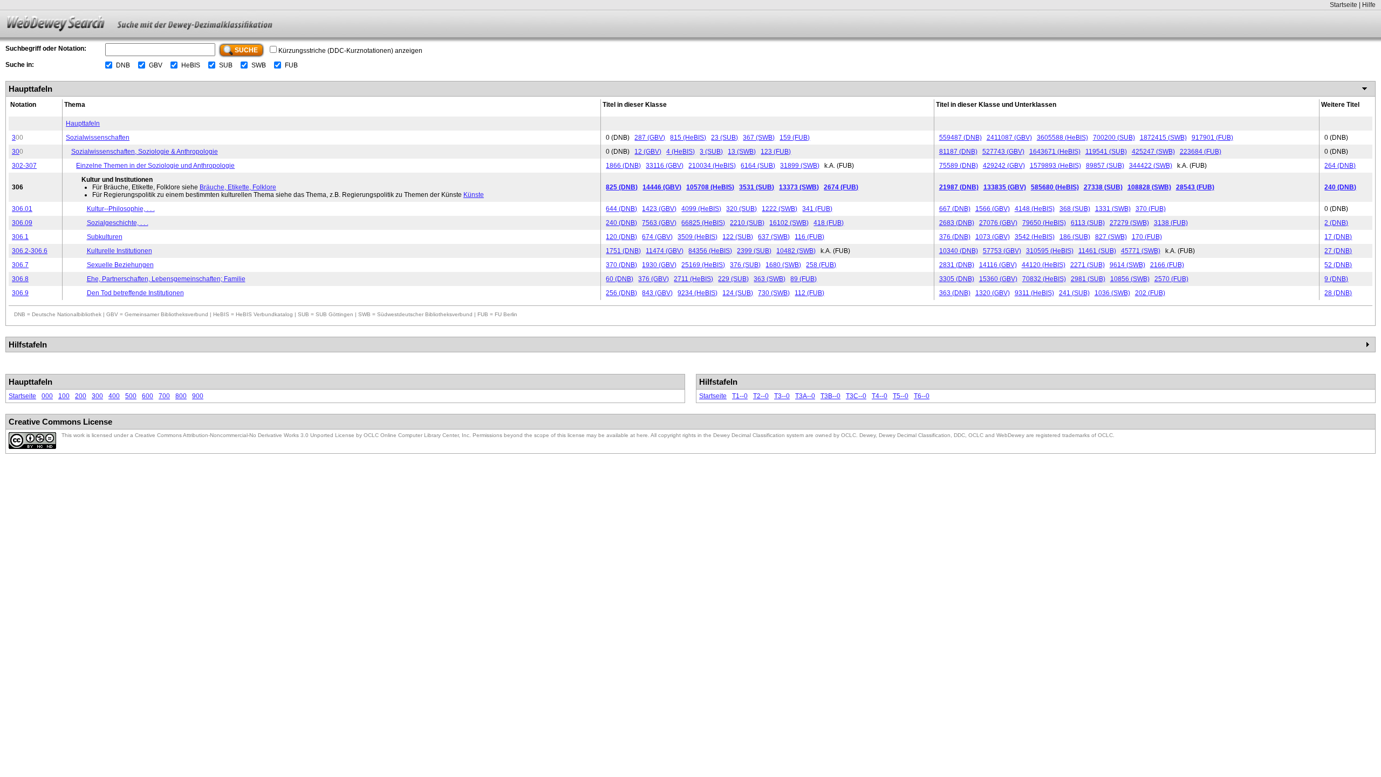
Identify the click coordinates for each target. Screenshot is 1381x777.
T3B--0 (830, 396)
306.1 (20, 237)
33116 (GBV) (664, 165)
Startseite (1343, 5)
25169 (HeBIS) (703, 265)
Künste (473, 195)
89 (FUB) (803, 279)
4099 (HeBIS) (701, 209)
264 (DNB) (1340, 165)
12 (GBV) (647, 151)
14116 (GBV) (998, 265)
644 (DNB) (621, 209)
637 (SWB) (774, 237)
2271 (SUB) (1087, 265)
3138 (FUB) (1171, 223)
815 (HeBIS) (688, 137)
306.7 (20, 265)
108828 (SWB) (1149, 187)
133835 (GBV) (1004, 187)
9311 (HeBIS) (1034, 293)
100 (64, 396)
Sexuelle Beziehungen (120, 265)
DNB (123, 65)
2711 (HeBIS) (693, 279)
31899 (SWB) (799, 165)
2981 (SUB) (1088, 279)
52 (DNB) (1338, 265)
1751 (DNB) (623, 251)
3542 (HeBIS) (1035, 237)
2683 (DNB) (956, 223)
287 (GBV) (649, 137)
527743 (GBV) (1003, 151)
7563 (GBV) (659, 223)
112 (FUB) (809, 293)
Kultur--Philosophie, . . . (121, 209)
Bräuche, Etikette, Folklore (238, 187)
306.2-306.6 (29, 251)
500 (130, 396)
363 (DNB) (954, 293)
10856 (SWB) (1130, 279)
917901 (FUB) (1212, 137)
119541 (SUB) (1106, 151)
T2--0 (761, 396)
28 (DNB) (1338, 293)
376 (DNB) (954, 237)
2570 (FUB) (1171, 279)
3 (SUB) (711, 151)
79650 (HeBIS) (1044, 223)
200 (80, 396)
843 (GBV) (657, 293)
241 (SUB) (1074, 293)
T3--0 (782, 396)
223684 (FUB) (1200, 151)
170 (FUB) (1147, 237)
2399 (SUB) (754, 251)
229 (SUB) (733, 279)
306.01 (22, 209)
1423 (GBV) (659, 209)
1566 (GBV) (992, 209)
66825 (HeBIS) (703, 223)
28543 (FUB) (1195, 187)
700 (164, 396)
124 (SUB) (737, 293)
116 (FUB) (809, 237)
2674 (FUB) (841, 187)
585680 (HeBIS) (1055, 187)
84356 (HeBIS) (710, 251)
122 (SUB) (737, 237)
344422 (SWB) (1150, 165)
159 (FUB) (795, 137)
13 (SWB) (742, 151)
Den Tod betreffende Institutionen (135, 293)
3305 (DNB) (956, 279)
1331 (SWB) (1113, 209)
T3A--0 (805, 396)
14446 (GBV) (661, 187)
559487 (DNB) (960, 137)
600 (147, 396)
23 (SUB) (724, 137)
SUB (226, 65)
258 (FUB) (821, 265)
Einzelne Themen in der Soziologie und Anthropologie (155, 165)
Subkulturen (104, 237)
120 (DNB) (621, 237)
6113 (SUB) (1088, 223)
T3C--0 (856, 396)
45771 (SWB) (1140, 251)
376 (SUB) (745, 265)
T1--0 (740, 396)
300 (97, 396)
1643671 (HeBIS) (1055, 151)
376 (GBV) (653, 279)
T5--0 (900, 396)
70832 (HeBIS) (1044, 279)
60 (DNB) (619, 279)
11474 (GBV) (664, 251)
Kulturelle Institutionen (119, 251)
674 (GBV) (657, 237)
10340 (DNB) (958, 251)
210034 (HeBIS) (712, 165)
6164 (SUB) (758, 165)
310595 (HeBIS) (1050, 251)
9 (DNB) (1336, 279)
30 (15, 151)
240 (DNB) (1340, 187)
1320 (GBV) (992, 293)
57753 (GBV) (1002, 251)
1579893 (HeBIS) (1055, 165)
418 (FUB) (828, 223)
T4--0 (879, 396)
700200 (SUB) (1114, 137)
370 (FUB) (1151, 209)
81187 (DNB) (958, 151)
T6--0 (921, 396)
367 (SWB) (759, 137)
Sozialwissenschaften (97, 137)
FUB (291, 65)
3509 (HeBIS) (697, 237)
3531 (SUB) (756, 187)
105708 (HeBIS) (710, 187)
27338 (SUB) (1103, 187)
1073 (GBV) (992, 237)
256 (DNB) (621, 293)
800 (181, 396)
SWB (258, 65)
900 (197, 396)
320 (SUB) (741, 209)
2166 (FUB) (1167, 265)
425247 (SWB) (1153, 151)
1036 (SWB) (1112, 293)
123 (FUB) (776, 151)
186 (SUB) (1074, 237)
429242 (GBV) (1004, 165)
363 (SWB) (769, 279)
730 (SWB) (774, 293)
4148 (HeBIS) (1035, 209)
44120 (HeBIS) (1043, 265)
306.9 (20, 293)
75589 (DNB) (958, 165)
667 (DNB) (954, 209)
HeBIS (190, 65)
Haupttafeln (83, 123)
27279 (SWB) (1129, 223)
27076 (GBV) (998, 223)
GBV (155, 65)
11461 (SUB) (1097, 251)
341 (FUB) (817, 209)
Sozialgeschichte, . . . (117, 223)
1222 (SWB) (779, 209)
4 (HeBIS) (680, 151)
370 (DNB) (621, 265)
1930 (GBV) (659, 265)
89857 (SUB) (1105, 165)
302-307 (24, 165)
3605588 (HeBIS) (1062, 137)
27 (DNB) (1338, 251)
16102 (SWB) (789, 223)
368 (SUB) (1074, 209)
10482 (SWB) (796, 251)
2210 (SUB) (747, 223)
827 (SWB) (1111, 237)
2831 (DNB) (956, 265)
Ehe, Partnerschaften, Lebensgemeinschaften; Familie (166, 279)
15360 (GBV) (998, 279)
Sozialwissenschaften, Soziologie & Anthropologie (144, 151)
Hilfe (1369, 5)
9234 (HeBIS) (697, 293)
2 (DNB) (1336, 223)
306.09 (22, 223)
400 (114, 396)
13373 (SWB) (799, 187)
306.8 (20, 279)
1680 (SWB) (783, 265)
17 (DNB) (1338, 237)
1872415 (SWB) (1163, 137)
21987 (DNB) (959, 187)
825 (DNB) (622, 187)
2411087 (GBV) (1009, 137)
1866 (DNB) (623, 165)
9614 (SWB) (1127, 265)
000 (47, 396)
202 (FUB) (1150, 293)
